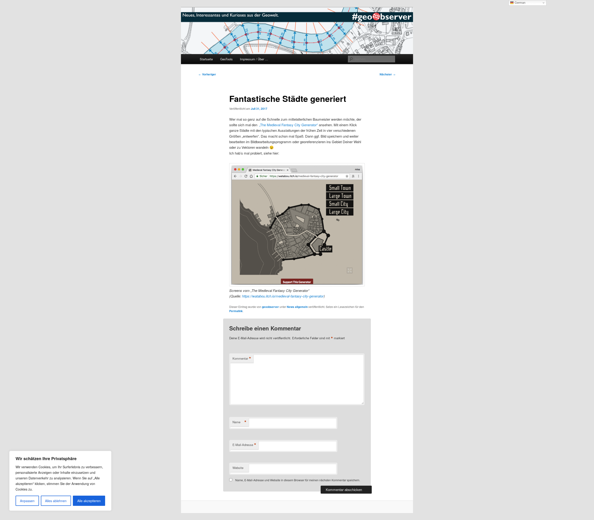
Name (239, 422)
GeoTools (226, 59)
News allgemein (297, 307)
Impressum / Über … (254, 59)
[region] (60, 481)
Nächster (387, 74)
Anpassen (27, 500)
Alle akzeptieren (89, 500)
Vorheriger (207, 74)
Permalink (236, 311)
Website (237, 467)
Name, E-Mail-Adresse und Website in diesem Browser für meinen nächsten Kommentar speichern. (297, 480)
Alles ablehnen (56, 500)
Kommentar (241, 358)
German (519, 2)
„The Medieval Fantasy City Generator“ (288, 124)
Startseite (206, 59)
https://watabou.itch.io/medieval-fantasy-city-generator (283, 296)
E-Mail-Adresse (244, 445)
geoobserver (270, 307)
